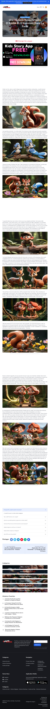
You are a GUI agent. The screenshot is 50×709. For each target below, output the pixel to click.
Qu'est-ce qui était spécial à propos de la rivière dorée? (15, 520)
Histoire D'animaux (25, 576)
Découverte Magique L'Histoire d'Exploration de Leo (12, 630)
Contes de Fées (25, 581)
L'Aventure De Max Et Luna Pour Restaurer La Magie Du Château (12, 599)
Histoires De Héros (25, 590)
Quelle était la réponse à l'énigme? (11, 530)
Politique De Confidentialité (41, 648)
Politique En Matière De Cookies (42, 665)
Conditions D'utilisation (40, 669)
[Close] (48, 1)
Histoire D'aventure (25, 17)
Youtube (6, 679)
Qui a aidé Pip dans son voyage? (11, 516)
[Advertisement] (25, 78)
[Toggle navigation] (46, 7)
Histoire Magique (25, 571)
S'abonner (37, 644)
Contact (28, 665)
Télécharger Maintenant (27, 2)
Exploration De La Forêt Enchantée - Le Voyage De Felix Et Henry (36, 549)
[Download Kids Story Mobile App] (25, 54)
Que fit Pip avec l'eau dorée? (10, 534)
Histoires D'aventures (25, 586)
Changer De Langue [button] (25, 41)
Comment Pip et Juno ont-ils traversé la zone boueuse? (16, 523)
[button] (43, 7)
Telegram (6, 677)
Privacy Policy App (30, 661)
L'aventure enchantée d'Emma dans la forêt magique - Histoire (14, 613)
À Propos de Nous (30, 663)
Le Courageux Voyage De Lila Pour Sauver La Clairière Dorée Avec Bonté (14, 603)
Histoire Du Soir (25, 567)
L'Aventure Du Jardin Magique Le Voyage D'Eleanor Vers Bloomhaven (13, 621)
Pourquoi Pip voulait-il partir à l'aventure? (13, 509)
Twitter (5, 681)
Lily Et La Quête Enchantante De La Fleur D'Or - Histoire (13, 548)
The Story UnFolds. (10, 701)
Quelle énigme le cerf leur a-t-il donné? (12, 527)
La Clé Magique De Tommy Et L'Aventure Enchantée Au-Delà (12, 626)
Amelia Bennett (16, 29)
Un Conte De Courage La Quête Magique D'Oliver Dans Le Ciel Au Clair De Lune (14, 609)
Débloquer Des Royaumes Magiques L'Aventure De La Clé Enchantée (13, 617)
